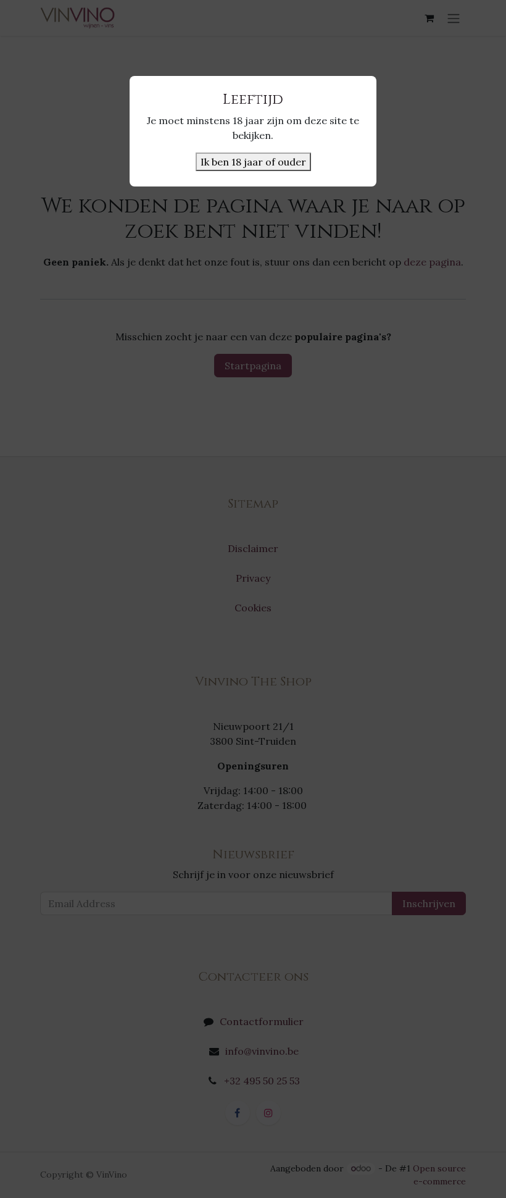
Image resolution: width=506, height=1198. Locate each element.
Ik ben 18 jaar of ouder (253, 162)
